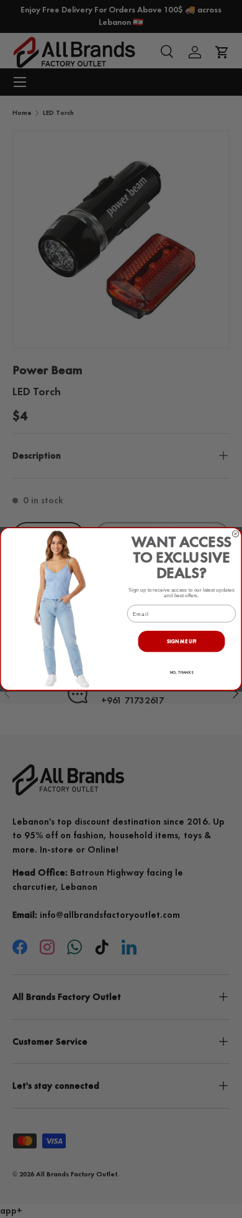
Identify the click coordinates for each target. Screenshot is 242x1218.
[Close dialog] (235, 534)
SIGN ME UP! (182, 641)
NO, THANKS (182, 672)
